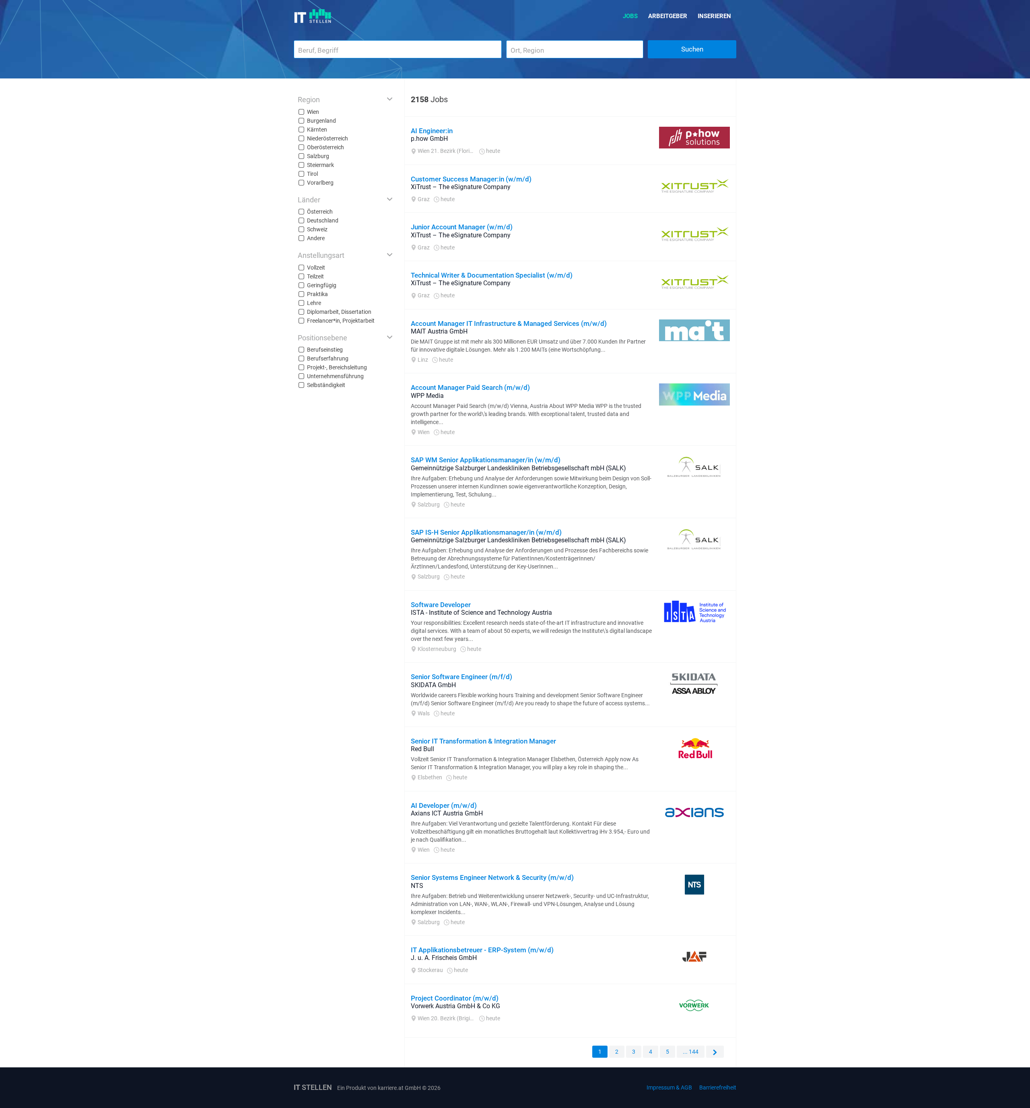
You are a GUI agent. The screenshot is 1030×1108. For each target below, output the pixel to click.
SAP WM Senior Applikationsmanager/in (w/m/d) (485, 460)
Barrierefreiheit (717, 1087)
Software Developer (441, 605)
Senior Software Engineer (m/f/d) (461, 677)
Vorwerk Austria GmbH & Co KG (455, 1006)
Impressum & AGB (669, 1087)
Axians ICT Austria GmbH (447, 813)
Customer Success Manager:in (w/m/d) (471, 179)
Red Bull (422, 749)
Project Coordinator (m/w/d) (455, 998)
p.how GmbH (429, 138)
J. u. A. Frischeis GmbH (444, 958)
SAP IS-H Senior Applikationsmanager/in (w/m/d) (486, 532)
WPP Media (427, 396)
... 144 (690, 1051)
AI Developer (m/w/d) (444, 805)
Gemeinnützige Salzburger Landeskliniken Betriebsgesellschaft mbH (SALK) (518, 468)
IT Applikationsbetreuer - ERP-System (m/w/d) (482, 950)
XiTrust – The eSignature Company (461, 187)
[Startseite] (313, 16)
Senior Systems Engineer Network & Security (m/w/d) (492, 877)
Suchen (692, 49)
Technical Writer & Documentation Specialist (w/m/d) (492, 275)
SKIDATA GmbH (433, 685)
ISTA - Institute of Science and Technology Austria (481, 612)
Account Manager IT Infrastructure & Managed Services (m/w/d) (509, 323)
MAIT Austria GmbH (439, 331)
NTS (417, 886)
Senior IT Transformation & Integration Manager (483, 741)
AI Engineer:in (432, 131)
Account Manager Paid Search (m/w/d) (470, 387)
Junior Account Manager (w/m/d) (462, 227)
